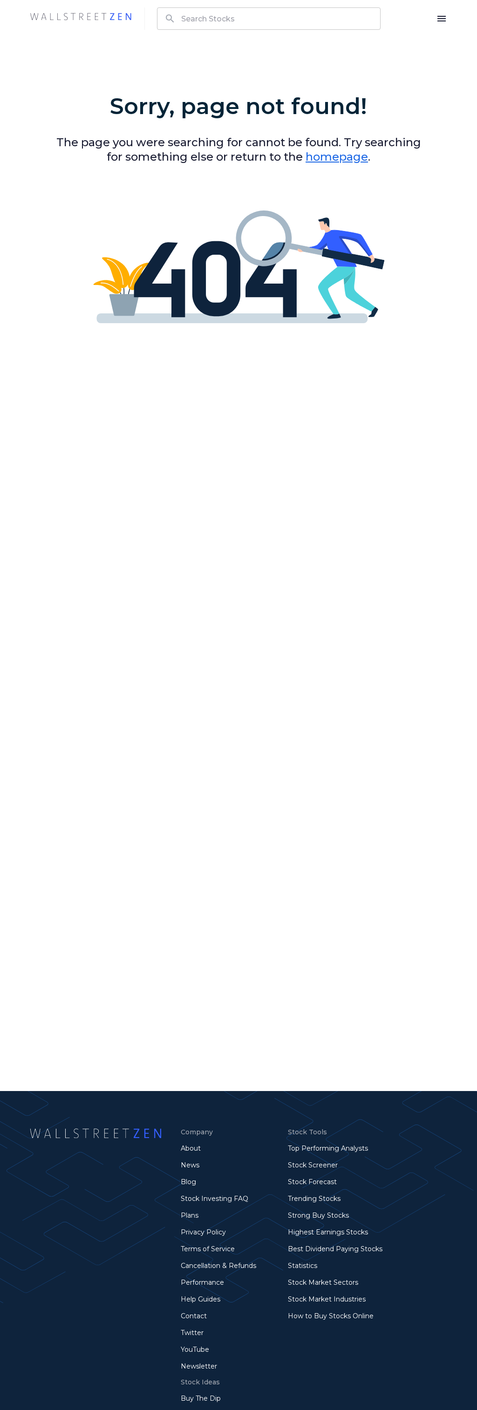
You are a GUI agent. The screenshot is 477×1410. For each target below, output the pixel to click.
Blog (188, 1182)
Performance (202, 1282)
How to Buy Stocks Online (331, 1316)
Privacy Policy (203, 1232)
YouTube (195, 1349)
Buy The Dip (201, 1398)
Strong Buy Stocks (318, 1215)
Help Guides (200, 1299)
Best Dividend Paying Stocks (335, 1249)
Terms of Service (208, 1249)
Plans (189, 1215)
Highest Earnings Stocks (328, 1232)
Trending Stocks (314, 1198)
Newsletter (199, 1366)
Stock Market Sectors (323, 1282)
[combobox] (269, 18)
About (191, 1148)
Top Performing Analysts (328, 1148)
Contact (194, 1316)
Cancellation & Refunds (218, 1265)
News (190, 1165)
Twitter (192, 1333)
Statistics (302, 1265)
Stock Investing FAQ (214, 1198)
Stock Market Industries (327, 1299)
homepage (337, 156)
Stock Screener (313, 1165)
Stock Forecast (312, 1182)
